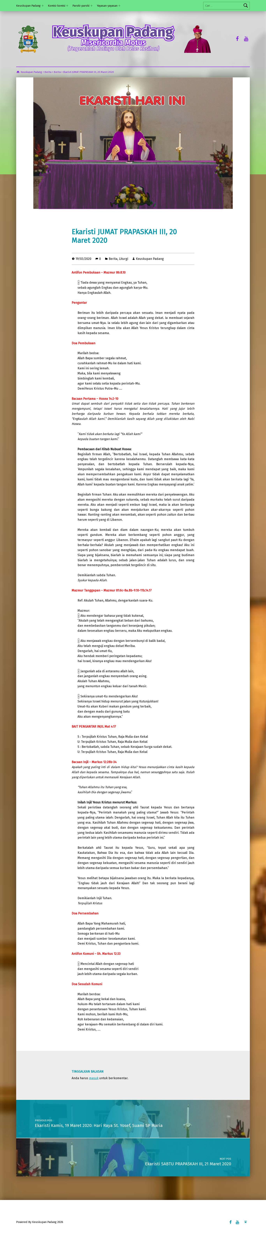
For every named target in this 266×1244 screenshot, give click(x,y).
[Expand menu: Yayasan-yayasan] (119, 6)
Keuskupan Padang (28, 5)
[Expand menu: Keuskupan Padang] (43, 6)
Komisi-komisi (56, 5)
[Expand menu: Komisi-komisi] (67, 6)
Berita (113, 259)
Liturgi (123, 259)
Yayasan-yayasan (107, 5)
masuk (94, 1078)
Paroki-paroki (80, 5)
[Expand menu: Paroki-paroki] (91, 6)
